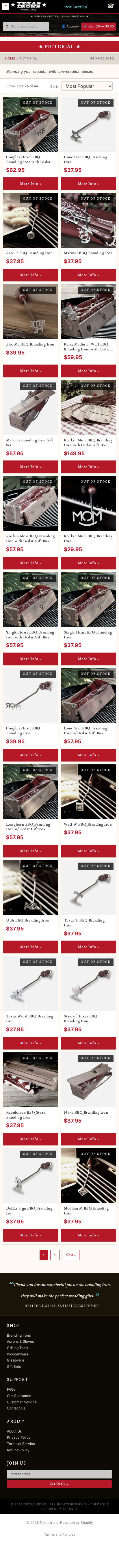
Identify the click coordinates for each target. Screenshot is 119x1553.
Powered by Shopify (76, 1522)
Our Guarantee (19, 1396)
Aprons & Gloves (20, 1341)
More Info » (31, 183)
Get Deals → (59, 1484)
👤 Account (70, 26)
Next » (71, 1255)
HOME (10, 58)
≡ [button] (6, 6)
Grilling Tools (17, 1348)
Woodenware (18, 1354)
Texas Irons (49, 1522)
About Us (14, 1431)
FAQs (11, 1389)
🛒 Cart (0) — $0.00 (98, 26)
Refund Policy (18, 1450)
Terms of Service (21, 1443)
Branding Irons (19, 1335)
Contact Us (16, 1408)
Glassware (15, 1360)
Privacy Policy (19, 1437)
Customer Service (22, 1402)
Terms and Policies (59, 1534)
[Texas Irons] (29, 6)
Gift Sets (14, 1366)
